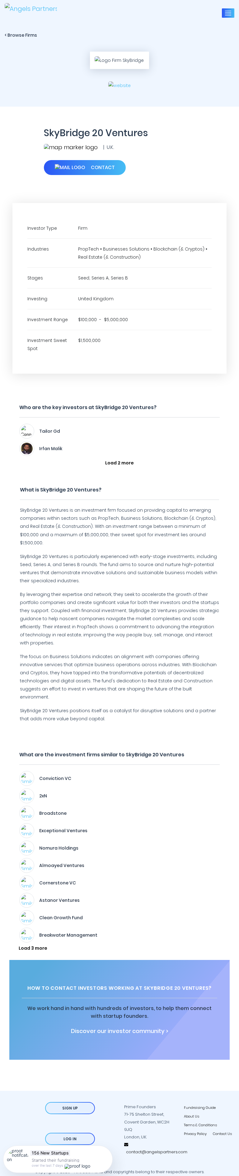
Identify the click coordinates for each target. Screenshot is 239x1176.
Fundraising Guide (200, 1107)
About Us (191, 1116)
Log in (70, 1138)
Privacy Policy (195, 1133)
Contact (102, 167)
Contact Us (222, 1133)
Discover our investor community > (119, 1031)
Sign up (70, 1108)
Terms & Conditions (200, 1125)
